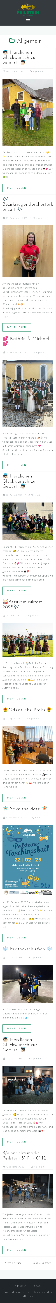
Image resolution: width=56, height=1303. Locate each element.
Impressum (20, 1285)
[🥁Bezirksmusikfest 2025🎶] (27, 639)
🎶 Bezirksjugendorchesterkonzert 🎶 (27, 204)
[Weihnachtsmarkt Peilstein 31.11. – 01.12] (27, 1190)
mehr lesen (16, 187)
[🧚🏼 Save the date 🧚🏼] (27, 860)
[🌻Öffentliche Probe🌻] (27, 744)
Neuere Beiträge (42, 1262)
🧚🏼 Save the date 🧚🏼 (25, 809)
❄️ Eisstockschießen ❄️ (27, 949)
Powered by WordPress (17, 1292)
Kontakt (37, 1285)
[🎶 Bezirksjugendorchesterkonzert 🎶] (27, 250)
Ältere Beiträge (13, 1262)
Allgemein (38, 71)
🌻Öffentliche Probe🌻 (27, 710)
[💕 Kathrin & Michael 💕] (27, 393)
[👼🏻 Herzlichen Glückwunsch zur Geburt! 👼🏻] (27, 111)
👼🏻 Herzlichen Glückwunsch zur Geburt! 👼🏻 (19, 57)
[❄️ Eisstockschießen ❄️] (27, 983)
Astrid (45, 1292)
